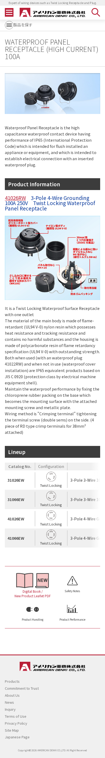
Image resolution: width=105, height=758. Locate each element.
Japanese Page (17, 736)
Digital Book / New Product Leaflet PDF (33, 593)
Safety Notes (72, 591)
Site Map (12, 730)
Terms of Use (15, 716)
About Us (12, 695)
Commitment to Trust (22, 688)
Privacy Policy (16, 723)
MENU (9, 12)
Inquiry (10, 709)
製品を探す (22, 24)
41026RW (15, 197)
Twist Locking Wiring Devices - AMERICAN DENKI (52, 12)
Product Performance (72, 619)
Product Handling (32, 619)
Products (12, 681)
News (9, 702)
